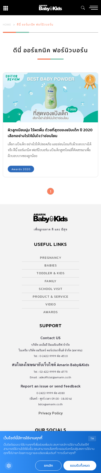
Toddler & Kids (50, 273)
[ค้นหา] (83, 7)
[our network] (5, 8)
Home (7, 24)
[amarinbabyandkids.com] (50, 7)
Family (50, 281)
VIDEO (50, 304)
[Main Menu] (93, 8)
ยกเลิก (48, 465)
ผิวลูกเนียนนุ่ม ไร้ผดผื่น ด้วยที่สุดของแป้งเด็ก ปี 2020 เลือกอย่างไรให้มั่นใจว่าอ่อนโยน (50, 133)
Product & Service (50, 296)
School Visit (50, 288)
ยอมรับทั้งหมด (80, 465)
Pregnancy (50, 257)
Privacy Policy (51, 412)
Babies (50, 265)
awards (50, 312)
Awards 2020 (21, 169)
